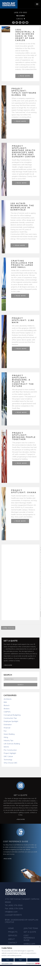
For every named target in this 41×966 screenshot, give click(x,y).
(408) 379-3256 (16, 908)
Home (11, 928)
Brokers (6, 708)
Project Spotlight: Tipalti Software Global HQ (24, 91)
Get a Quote (11, 640)
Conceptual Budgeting (12, 715)
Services (12, 935)
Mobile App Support (29, 945)
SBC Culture (8, 756)
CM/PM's (7, 712)
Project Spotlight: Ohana (23, 491)
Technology (8, 759)
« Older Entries (8, 628)
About (11, 939)
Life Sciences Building (12, 744)
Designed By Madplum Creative (21, 921)
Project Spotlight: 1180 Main (23, 320)
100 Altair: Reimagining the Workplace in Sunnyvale (22, 206)
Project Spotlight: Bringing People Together (24, 436)
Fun (5, 731)
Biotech (6, 705)
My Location (20, 16)
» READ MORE (24, 76)
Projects (12, 932)
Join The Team (31, 928)
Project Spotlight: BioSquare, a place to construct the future (23, 380)
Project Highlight (10, 753)
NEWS (6, 747)
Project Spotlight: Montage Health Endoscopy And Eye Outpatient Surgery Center (23, 151)
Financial (7, 728)
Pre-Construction (10, 750)
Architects (7, 699)
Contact (12, 942)
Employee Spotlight (11, 721)
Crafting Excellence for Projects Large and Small (22, 263)
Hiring (6, 737)
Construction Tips (10, 718)
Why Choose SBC (10, 763)
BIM (5, 702)
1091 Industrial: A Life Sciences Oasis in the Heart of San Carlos (25, 34)
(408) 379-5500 (20, 12)
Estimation (8, 724)
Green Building (9, 734)
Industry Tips (8, 740)
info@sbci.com (11, 911)
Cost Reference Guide (15, 841)
